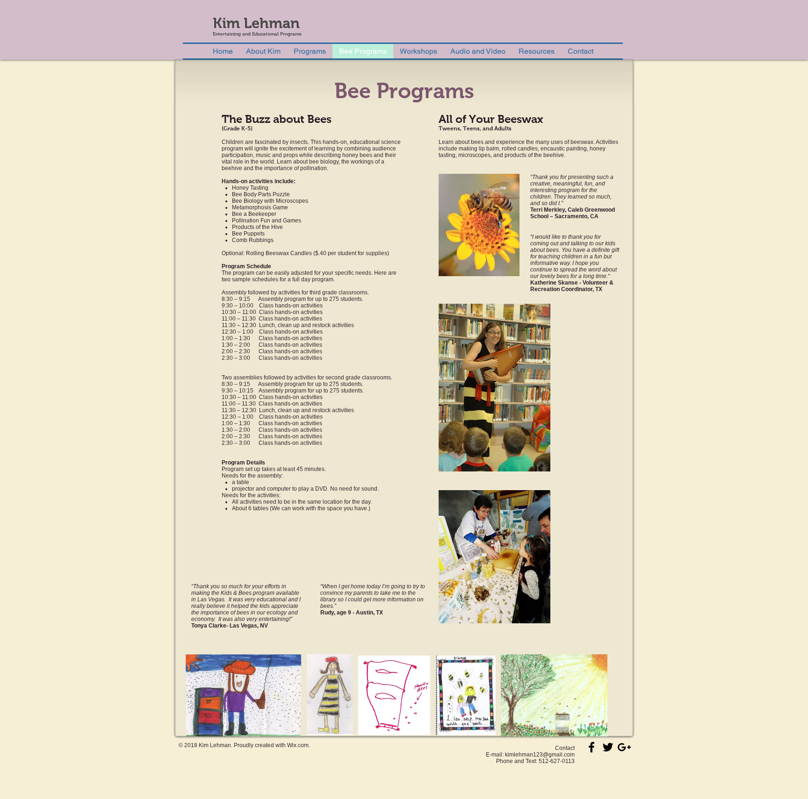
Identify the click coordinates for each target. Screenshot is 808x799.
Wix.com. (298, 745)
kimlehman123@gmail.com (540, 754)
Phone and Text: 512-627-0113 (535, 761)
